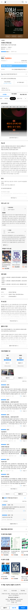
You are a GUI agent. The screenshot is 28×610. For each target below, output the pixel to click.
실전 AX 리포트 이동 (5, 571)
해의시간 (3, 49)
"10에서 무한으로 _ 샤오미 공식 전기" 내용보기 (14, 405)
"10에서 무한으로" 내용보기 (14, 390)
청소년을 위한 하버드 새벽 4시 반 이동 (6, 260)
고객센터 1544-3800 (6, 593)
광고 (16, 602)
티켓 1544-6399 (14, 593)
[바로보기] (4, 372)
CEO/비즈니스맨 (15, 284)
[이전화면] (2, 2)
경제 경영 (8, 277)
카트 (26, 2)
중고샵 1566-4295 (22, 593)
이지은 (9, 47)
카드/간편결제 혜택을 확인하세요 (19, 69)
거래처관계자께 (18, 601)
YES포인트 (3, 60)
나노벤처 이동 (15, 571)
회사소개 (12, 601)
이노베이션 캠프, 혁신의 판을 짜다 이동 (15, 546)
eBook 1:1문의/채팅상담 (13, 595)
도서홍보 (12, 602)
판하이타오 (3, 47)
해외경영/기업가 (23, 284)
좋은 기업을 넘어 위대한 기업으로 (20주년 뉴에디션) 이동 (5, 546)
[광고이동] (22, 2)
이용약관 (7, 599)
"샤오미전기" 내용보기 (14, 435)
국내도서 (3, 277)
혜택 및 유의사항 (7, 365)
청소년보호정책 (20, 599)
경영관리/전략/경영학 (16, 277)
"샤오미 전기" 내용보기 (14, 465)
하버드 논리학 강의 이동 (16, 259)
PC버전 (8, 601)
